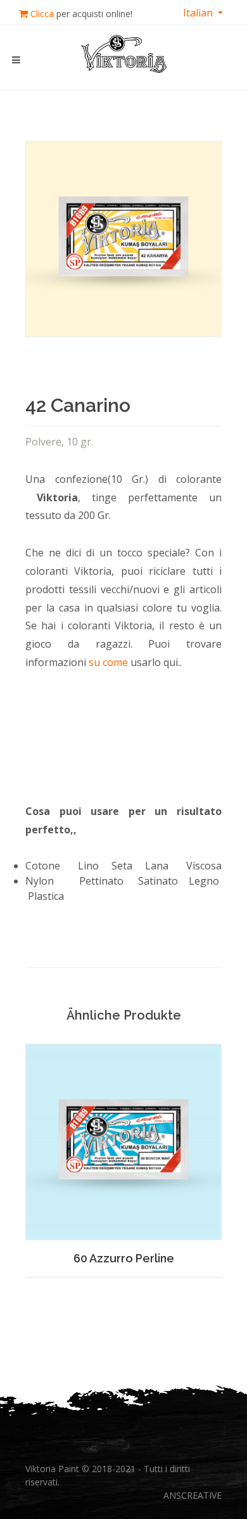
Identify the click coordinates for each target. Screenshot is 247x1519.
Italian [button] (199, 13)
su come (108, 662)
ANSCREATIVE (192, 1495)
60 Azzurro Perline (123, 1258)
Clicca (42, 13)
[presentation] (14, 1140)
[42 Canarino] (123, 239)
